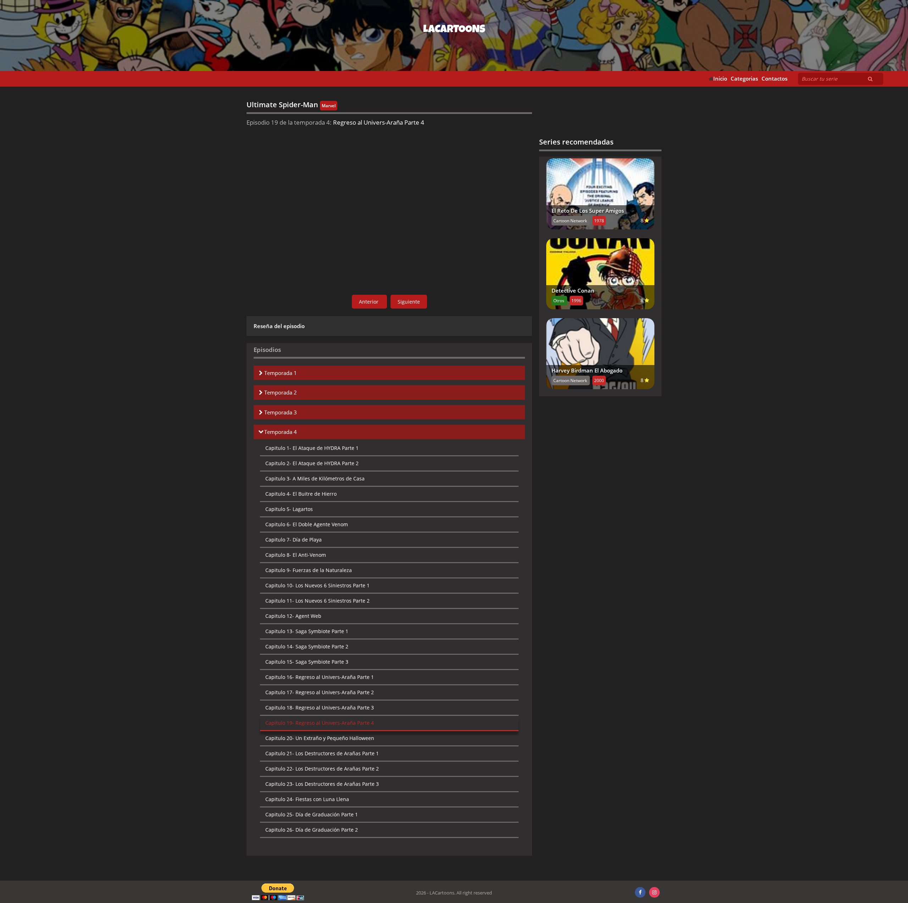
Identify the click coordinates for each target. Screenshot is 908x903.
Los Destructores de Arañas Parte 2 (322, 768)
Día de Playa (293, 539)
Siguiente (409, 301)
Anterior (369, 301)
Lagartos (289, 509)
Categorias (744, 78)
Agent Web (293, 616)
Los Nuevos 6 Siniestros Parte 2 (317, 600)
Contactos (774, 78)
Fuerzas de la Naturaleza (308, 570)
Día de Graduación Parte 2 (311, 829)
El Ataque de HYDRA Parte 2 (312, 463)
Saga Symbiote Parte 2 (306, 646)
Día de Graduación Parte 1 (311, 814)
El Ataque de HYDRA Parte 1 (312, 448)
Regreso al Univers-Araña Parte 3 (319, 707)
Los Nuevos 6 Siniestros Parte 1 (317, 585)
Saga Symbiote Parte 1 (306, 631)
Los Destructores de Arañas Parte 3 (322, 783)
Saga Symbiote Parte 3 (306, 661)
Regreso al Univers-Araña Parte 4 (319, 722)
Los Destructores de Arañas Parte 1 (322, 753)
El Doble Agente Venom (306, 524)
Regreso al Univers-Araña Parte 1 (319, 677)
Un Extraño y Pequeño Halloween (319, 738)
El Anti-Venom (295, 554)
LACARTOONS (454, 30)
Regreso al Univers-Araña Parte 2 (319, 692)
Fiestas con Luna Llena (307, 799)
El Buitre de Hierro (301, 493)
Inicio (720, 78)
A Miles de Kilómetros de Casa (315, 478)
